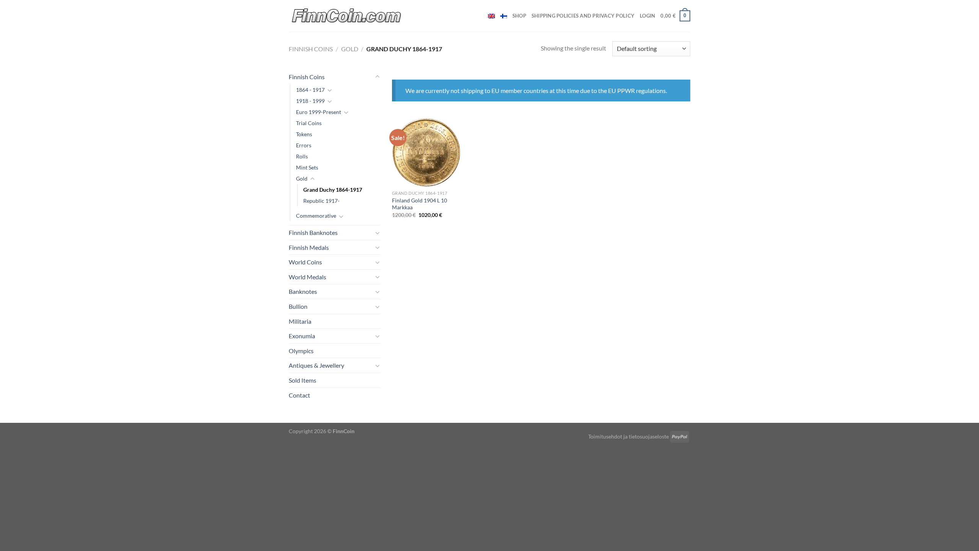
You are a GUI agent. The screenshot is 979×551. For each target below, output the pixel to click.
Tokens (304, 134)
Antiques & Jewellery (316, 365)
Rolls (302, 156)
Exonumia (302, 335)
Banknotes (303, 291)
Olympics (301, 350)
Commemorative (316, 215)
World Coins (305, 262)
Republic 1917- (321, 200)
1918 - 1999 (310, 101)
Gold (349, 48)
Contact (299, 395)
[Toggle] (377, 77)
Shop (519, 16)
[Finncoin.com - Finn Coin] (347, 16)
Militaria (300, 321)
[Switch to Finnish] (503, 16)
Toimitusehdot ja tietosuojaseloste (628, 436)
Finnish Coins (311, 48)
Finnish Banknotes (313, 232)
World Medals (307, 276)
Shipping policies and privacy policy (583, 16)
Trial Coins (309, 123)
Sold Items (302, 380)
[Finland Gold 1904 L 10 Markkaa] (426, 151)
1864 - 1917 (310, 89)
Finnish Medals (309, 247)
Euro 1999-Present (318, 112)
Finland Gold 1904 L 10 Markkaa (419, 204)
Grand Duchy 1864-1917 (332, 189)
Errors (303, 145)
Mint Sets (307, 167)
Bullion (298, 306)
